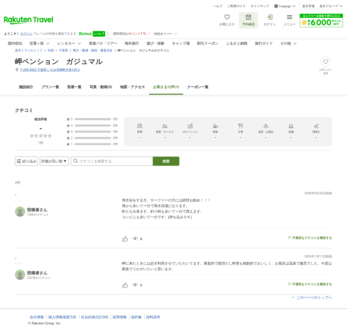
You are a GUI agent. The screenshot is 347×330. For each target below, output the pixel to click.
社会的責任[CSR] (94, 317)
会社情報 (37, 317)
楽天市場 (308, 6)
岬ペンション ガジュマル (59, 61)
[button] (66, 212)
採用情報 (120, 317)
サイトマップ (260, 6)
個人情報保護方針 (62, 317)
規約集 (136, 317)
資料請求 (153, 317)
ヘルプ (217, 6)
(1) (166, 86)
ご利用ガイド (236, 6)
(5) (101, 86)
